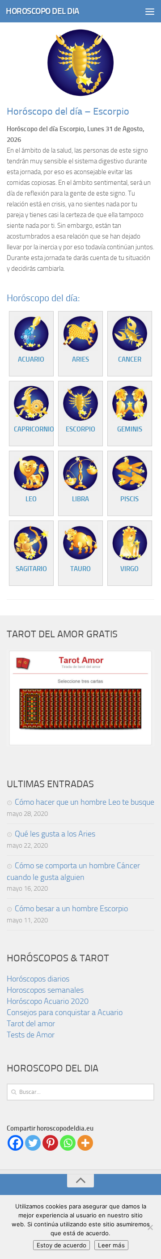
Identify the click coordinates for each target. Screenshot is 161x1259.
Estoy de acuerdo (61, 1245)
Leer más (111, 1245)
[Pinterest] (50, 1143)
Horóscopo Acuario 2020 (48, 1001)
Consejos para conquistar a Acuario (65, 1012)
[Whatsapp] (68, 1143)
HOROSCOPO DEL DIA (42, 11)
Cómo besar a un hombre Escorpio (71, 908)
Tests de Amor (31, 1035)
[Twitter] (33, 1143)
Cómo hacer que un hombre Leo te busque (84, 802)
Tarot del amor (31, 1024)
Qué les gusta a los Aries (55, 834)
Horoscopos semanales (45, 990)
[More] (85, 1143)
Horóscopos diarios (38, 979)
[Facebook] (15, 1143)
